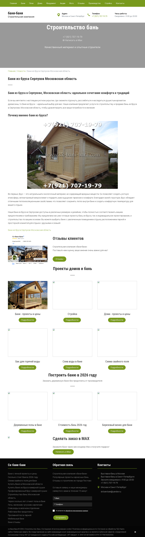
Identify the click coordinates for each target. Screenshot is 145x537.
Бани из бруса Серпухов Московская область (29, 230)
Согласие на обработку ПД (108, 529)
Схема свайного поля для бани (22, 480)
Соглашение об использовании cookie (56, 529)
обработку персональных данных (76, 511)
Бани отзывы (14, 522)
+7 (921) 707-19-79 (99, 16)
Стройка (108, 3)
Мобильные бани (16, 518)
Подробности (27, 320)
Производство (95, 3)
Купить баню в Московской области (25, 484)
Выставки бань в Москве (113, 473)
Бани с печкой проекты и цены (22, 473)
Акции (62, 3)
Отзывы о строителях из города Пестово (72, 480)
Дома (39, 3)
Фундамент (51, 3)
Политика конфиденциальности (84, 529)
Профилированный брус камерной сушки (27, 491)
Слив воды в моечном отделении (23, 508)
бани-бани (15, 13)
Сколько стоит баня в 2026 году (23, 477)
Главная (13, 3)
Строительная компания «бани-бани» (70, 473)
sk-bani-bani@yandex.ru (111, 491)
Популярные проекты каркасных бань (71, 477)
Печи (31, 3)
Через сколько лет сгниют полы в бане (26, 501)
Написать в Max (73, 40)
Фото (71, 3)
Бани (23, 3)
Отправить (61, 517)
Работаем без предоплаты (20, 512)
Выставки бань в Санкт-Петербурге (117, 476)
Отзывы (81, 3)
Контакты (120, 3)
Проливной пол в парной (19, 515)
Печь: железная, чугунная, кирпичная (25, 505)
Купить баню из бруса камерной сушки (26, 487)
